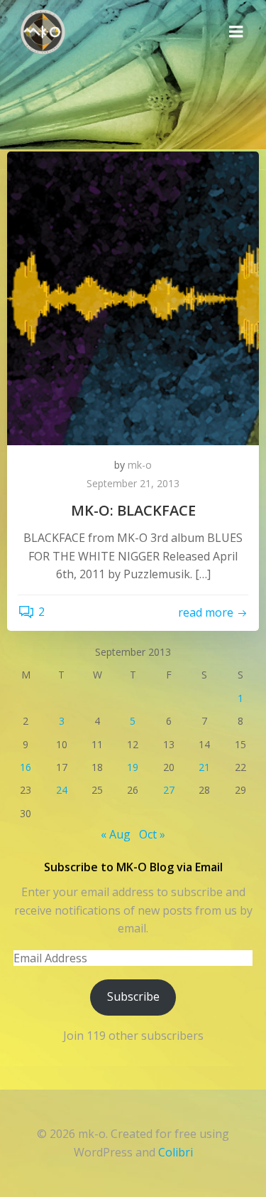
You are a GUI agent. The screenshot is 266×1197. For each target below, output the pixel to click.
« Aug (116, 834)
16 (25, 767)
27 (168, 790)
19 (132, 767)
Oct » (152, 834)
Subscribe (133, 996)
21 (204, 767)
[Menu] (236, 32)
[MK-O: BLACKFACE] (133, 297)
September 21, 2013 (133, 483)
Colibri (175, 1152)
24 (61, 790)
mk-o (140, 465)
